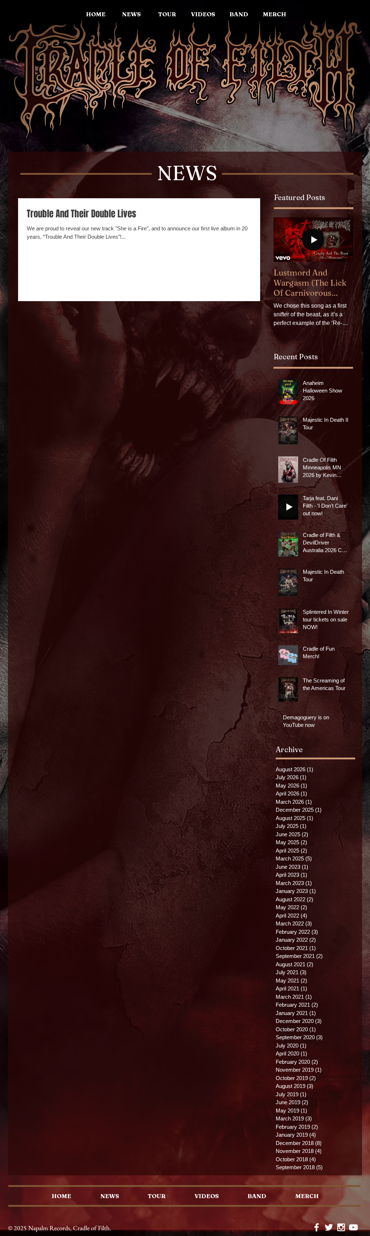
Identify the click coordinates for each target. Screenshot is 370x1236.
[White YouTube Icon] (353, 1227)
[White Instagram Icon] (341, 1227)
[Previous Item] (285, 239)
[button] (274, 14)
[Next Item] (341, 239)
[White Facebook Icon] (316, 1227)
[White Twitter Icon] (328, 1227)
